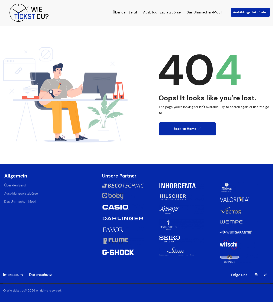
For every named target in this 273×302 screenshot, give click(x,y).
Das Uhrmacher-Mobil (204, 12)
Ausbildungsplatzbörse (162, 12)
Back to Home (185, 129)
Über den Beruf (125, 12)
